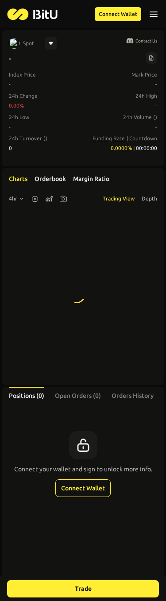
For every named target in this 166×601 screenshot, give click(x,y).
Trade (83, 588)
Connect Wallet (118, 14)
